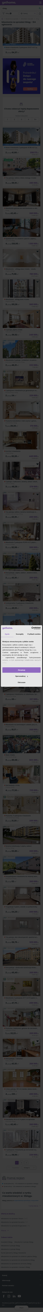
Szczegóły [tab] (19, 634)
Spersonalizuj (20, 676)
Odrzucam (21, 682)
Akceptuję (21, 670)
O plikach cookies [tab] (34, 634)
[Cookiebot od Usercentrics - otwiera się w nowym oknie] (31, 628)
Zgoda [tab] (7, 634)
